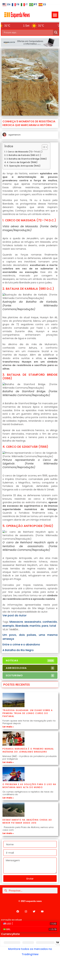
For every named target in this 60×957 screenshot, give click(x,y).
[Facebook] (17, 911)
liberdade (21, 626)
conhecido (49, 622)
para (45, 626)
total (52, 626)
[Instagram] (26, 911)
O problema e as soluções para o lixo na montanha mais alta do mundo (29, 786)
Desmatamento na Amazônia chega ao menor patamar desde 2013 (27, 821)
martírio (35, 626)
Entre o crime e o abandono (21, 644)
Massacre (16, 622)
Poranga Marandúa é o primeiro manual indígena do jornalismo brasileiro (28, 750)
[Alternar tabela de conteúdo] (43, 147)
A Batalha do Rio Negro (18, 650)
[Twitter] (34, 911)
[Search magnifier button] (56, 32)
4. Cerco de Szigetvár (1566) (22, 162)
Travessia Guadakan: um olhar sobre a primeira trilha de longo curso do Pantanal (27, 713)
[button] (55, 15)
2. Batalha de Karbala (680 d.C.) (23, 155)
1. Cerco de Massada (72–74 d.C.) (24, 151)
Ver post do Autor (14, 615)
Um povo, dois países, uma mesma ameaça (30, 637)
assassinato (32, 622)
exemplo (8, 626)
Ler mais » (8, 726)
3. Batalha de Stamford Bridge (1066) (26, 158)
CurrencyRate (10, 934)
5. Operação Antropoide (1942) (23, 165)
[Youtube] (42, 911)
